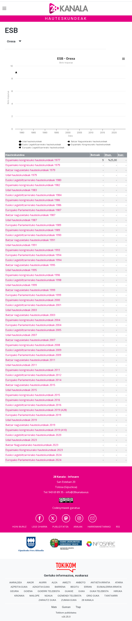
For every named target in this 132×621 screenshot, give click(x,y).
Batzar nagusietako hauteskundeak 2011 (30, 360)
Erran (88, 587)
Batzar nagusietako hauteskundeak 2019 (30, 425)
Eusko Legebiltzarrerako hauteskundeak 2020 (33, 435)
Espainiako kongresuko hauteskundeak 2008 (32, 345)
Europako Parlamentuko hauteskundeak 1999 (33, 295)
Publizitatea (60, 526)
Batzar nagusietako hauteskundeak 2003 (30, 315)
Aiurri (43, 582)
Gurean (66, 607)
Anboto (80, 582)
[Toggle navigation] (4, 8)
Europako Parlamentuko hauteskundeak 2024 (33, 460)
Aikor (30, 582)
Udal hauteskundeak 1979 (21, 175)
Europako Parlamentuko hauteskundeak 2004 (33, 325)
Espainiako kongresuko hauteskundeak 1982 (32, 185)
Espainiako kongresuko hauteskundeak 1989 (32, 230)
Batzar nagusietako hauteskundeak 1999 (30, 290)
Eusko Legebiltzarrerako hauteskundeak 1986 (33, 205)
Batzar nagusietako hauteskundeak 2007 (30, 340)
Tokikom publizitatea (66, 612)
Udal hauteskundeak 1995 (21, 270)
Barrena (60, 587)
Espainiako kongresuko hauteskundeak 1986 (32, 200)
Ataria (119, 582)
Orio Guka (92, 595)
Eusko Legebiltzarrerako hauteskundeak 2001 (33, 305)
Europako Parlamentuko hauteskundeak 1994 (33, 255)
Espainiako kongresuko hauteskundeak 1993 (32, 250)
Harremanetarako (99, 526)
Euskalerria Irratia (109, 587)
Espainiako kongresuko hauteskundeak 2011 (32, 370)
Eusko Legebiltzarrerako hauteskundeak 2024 (33, 455)
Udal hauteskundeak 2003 (21, 310)
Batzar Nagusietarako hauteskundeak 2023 (31, 445)
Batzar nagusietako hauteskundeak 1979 (30, 170)
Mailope (34, 595)
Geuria (14, 591)
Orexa (13, 41)
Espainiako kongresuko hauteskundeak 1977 (32, 160)
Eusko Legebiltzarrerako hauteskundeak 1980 (33, 180)
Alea (54, 582)
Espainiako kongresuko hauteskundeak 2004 (32, 320)
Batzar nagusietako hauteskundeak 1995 (30, 265)
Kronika (19, 595)
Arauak (78, 526)
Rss (118, 526)
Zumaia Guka (68, 600)
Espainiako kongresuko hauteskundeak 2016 (32, 400)
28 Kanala (88, 600)
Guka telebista (99, 591)
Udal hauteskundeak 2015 (21, 390)
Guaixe (69, 591)
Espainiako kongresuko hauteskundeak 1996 (32, 275)
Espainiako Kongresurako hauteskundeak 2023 (34, 450)
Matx (54, 607)
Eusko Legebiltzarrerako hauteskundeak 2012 (33, 375)
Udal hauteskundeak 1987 (21, 220)
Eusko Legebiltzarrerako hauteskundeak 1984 (33, 195)
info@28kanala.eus (77, 492)
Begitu (75, 587)
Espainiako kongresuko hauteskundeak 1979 (32, 165)
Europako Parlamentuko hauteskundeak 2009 (33, 355)
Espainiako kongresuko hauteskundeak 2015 (32, 395)
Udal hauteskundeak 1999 (21, 285)
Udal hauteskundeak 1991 (21, 245)
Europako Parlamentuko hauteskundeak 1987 (33, 210)
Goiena (28, 591)
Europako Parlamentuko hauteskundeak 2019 (33, 415)
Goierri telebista (49, 591)
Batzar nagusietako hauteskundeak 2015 (30, 385)
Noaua (48, 595)
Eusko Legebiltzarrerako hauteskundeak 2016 (33, 405)
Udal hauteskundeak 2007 (21, 335)
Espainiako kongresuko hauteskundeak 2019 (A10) (36, 430)
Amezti (66, 582)
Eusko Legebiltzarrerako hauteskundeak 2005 (33, 330)
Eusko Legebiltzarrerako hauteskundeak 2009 (33, 350)
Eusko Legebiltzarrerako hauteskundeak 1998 (33, 280)
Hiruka (118, 591)
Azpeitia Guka (19, 587)
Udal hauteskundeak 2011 (21, 365)
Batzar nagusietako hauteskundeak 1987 (30, 215)
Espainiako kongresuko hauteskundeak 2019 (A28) (36, 410)
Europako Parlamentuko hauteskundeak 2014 (33, 380)
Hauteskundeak (66, 18)
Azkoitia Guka (41, 587)
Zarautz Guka (47, 600)
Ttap (78, 607)
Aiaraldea (15, 582)
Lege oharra (39, 526)
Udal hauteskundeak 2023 (21, 440)
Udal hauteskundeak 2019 (21, 420)
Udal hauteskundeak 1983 (21, 190)
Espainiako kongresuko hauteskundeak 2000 (32, 300)
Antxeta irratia (100, 582)
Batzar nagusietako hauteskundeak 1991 (30, 240)
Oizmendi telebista (69, 595)
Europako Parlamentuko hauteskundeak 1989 (33, 225)
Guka (81, 591)
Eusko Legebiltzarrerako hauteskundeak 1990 (33, 235)
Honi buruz (19, 526)
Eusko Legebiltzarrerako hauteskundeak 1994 (33, 260)
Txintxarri (111, 595)
